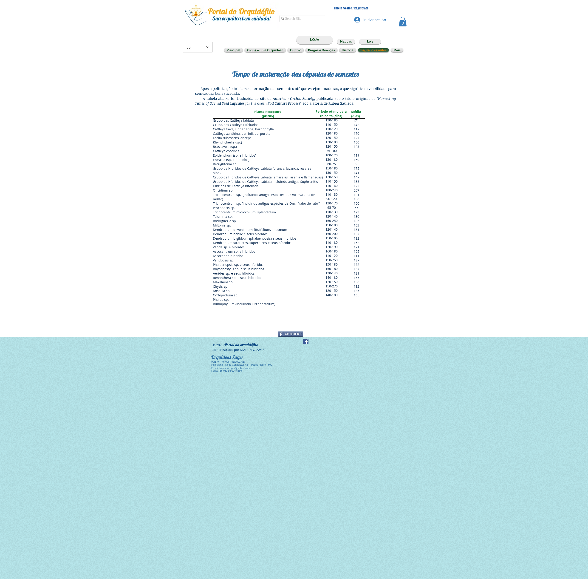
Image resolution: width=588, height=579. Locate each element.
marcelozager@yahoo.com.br (236, 368)
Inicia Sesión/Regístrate (351, 8)
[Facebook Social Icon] (305, 341)
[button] (403, 21)
